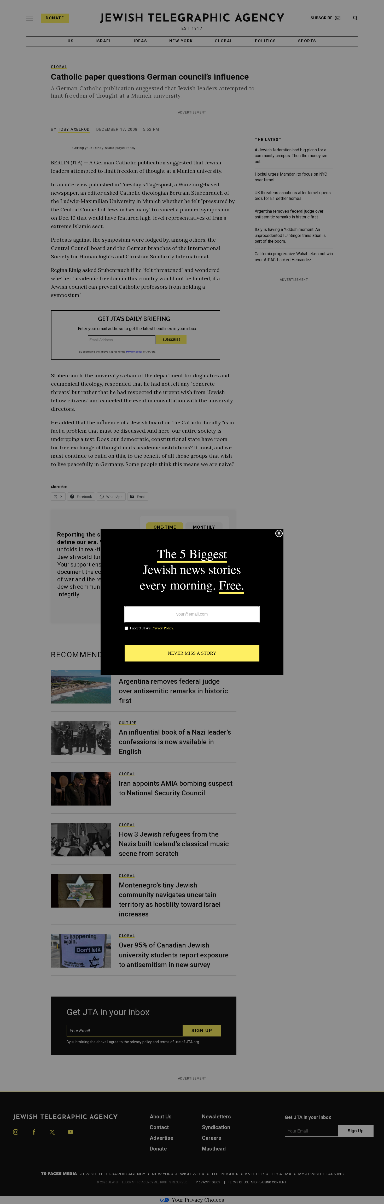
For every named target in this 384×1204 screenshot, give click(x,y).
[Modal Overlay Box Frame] (192, 602)
